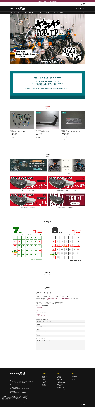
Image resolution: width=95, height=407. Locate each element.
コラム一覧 (44, 376)
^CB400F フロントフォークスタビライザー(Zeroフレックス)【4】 (73, 132)
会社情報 (59, 377)
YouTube (74, 377)
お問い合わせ (59, 379)
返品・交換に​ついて (61, 384)
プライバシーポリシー (61, 389)
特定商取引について (61, 387)
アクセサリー (44, 382)
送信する (40, 353)
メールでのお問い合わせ (16, 384)
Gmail (38, 314)
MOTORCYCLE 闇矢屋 (18, 8)
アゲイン (11, 130)
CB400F (43, 379)
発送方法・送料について (62, 382)
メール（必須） (38, 329)
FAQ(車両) (59, 376)
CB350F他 (44, 385)
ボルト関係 (44, 381)
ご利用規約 (59, 385)
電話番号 (37, 334)
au (37, 308)
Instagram (74, 376)
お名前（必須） (38, 324)
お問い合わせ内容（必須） (40, 338)
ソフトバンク (39, 310)
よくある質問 (26, 381)
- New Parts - (47, 107)
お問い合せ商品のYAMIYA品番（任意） (43, 319)
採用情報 (59, 381)
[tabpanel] (47, 39)
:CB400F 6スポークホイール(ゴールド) (17, 131)
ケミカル (44, 384)
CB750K (43, 377)
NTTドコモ (39, 307)
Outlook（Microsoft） (41, 315)
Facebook (74, 379)
